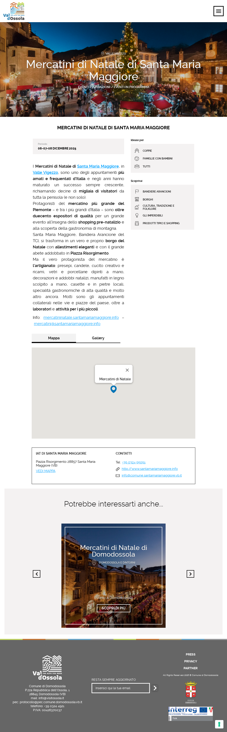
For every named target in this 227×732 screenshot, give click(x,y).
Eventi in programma (131, 87)
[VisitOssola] (13, 11)
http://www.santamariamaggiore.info (150, 469)
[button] (114, 389)
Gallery (98, 338)
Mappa (54, 338)
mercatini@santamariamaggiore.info (67, 323)
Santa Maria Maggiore (98, 166)
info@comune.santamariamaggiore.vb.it (152, 475)
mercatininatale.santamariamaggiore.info (81, 317)
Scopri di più (113, 608)
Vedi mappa (45, 471)
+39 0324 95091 (133, 462)
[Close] (127, 370)
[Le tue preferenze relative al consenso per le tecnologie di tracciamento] (219, 724)
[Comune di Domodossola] (191, 691)
